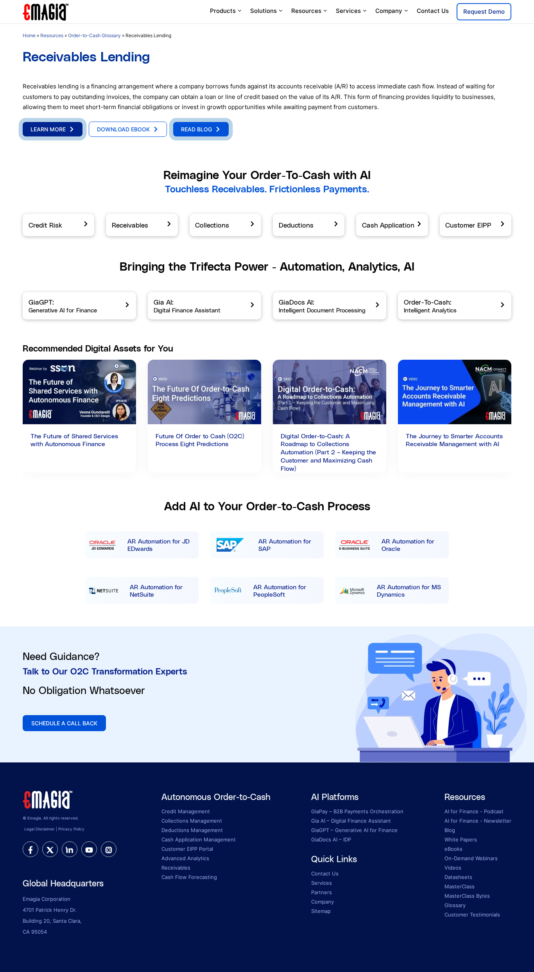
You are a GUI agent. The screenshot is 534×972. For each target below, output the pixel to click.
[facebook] (30, 849)
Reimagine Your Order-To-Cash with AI (267, 174)
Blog (449, 830)
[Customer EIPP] (475, 225)
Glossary (455, 905)
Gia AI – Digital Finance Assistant (351, 821)
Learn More (48, 129)
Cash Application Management (198, 839)
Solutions (263, 10)
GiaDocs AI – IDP (331, 839)
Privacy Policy (71, 829)
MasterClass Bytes (467, 896)
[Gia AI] (204, 305)
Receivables (175, 867)
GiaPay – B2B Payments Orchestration (357, 811)
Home (29, 35)
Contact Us (433, 10)
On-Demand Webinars (471, 858)
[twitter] (50, 849)
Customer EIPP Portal (187, 849)
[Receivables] (141, 225)
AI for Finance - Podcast (474, 811)
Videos (452, 867)
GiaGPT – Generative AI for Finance (354, 830)
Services (348, 10)
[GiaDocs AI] (329, 305)
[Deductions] (308, 225)
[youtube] (89, 849)
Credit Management (185, 811)
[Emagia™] (48, 799)
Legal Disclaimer (39, 829)
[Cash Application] (392, 225)
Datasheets (458, 877)
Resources (306, 10)
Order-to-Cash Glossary (94, 35)
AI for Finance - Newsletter (477, 821)
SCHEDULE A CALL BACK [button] (64, 723)
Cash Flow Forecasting (189, 877)
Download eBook (123, 129)
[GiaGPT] (79, 305)
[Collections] (225, 225)
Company (388, 10)
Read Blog (196, 129)
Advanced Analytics (185, 858)
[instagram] (108, 849)
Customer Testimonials (472, 914)
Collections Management (191, 821)
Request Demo (484, 11)
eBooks (453, 849)
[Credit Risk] (58, 225)
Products (223, 10)
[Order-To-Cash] (454, 305)
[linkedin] (69, 849)
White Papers (460, 839)
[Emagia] (46, 11)
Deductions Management (192, 830)
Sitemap (321, 911)
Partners (321, 892)
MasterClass (459, 886)
